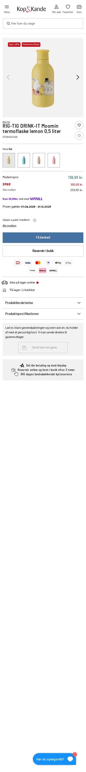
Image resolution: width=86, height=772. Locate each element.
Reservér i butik (43, 251)
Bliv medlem (9, 225)
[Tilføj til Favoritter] (79, 125)
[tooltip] (79, 135)
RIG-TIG (6, 122)
